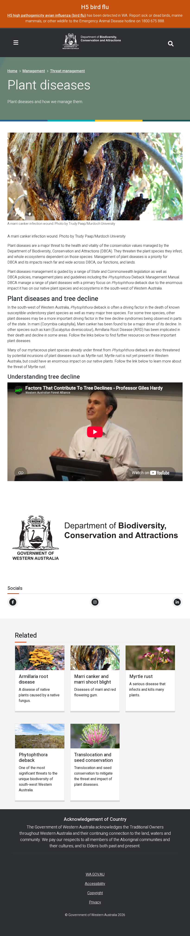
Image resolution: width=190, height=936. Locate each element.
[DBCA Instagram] (95, 602)
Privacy (95, 902)
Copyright (95, 893)
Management (33, 71)
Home (12, 71)
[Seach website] (171, 43)
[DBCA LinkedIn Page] (177, 602)
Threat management (67, 71)
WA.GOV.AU (95, 874)
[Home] (92, 41)
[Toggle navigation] (15, 42)
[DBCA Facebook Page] (12, 602)
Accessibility (95, 884)
